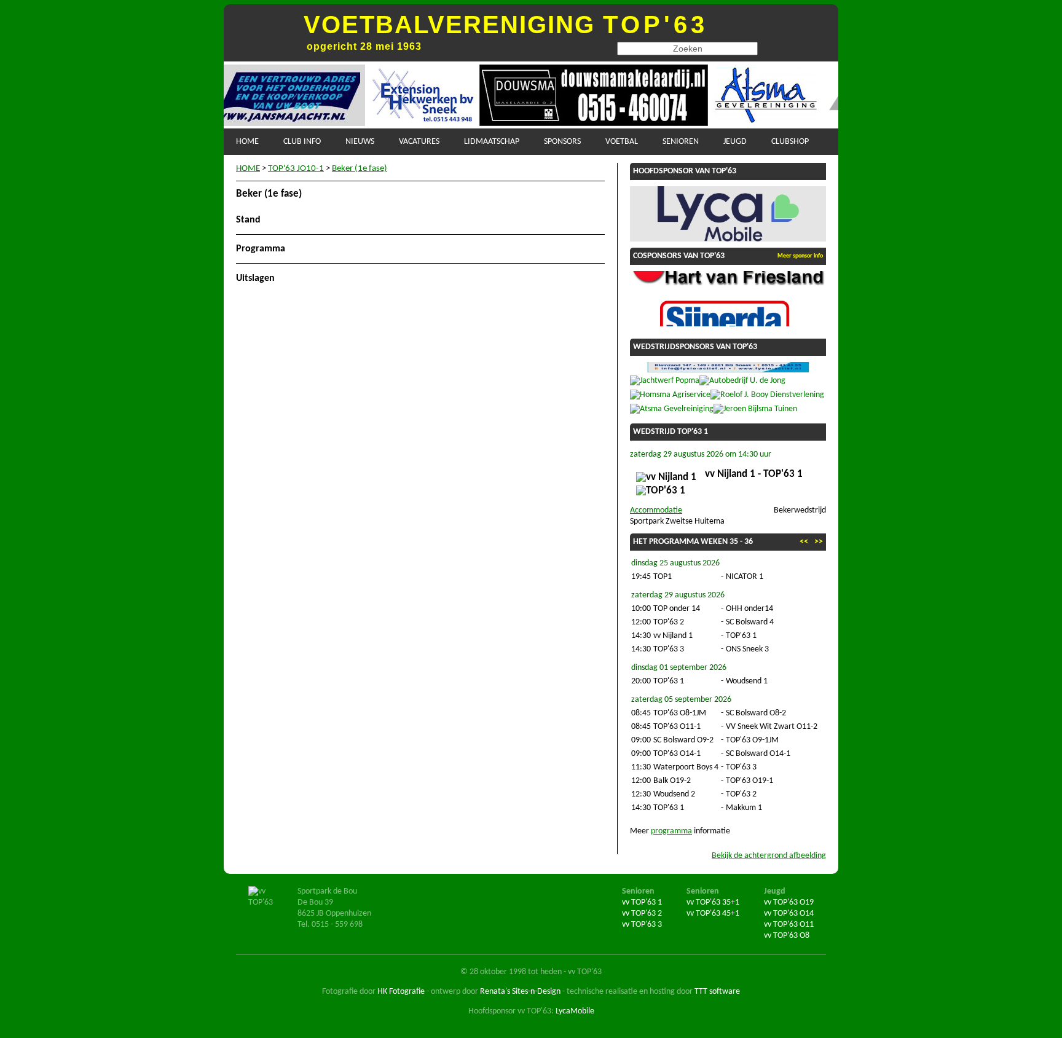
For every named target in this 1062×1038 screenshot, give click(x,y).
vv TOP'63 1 (642, 902)
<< (804, 541)
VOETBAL (621, 141)
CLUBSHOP (790, 141)
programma (671, 831)
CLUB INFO (302, 141)
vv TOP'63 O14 (789, 913)
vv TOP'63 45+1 (712, 913)
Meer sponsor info (800, 256)
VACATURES (419, 141)
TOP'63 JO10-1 (296, 168)
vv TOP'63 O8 (786, 935)
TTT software (717, 991)
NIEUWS (359, 141)
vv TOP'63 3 (642, 924)
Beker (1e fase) (359, 168)
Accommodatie (656, 510)
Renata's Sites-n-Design (520, 991)
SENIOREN (681, 141)
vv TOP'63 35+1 (712, 902)
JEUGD (735, 141)
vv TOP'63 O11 (789, 924)
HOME (247, 141)
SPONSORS (562, 141)
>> (818, 541)
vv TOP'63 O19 (789, 902)
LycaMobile (575, 1011)
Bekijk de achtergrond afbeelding (769, 855)
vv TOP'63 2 (642, 913)
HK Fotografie (401, 991)
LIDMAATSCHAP (491, 141)
